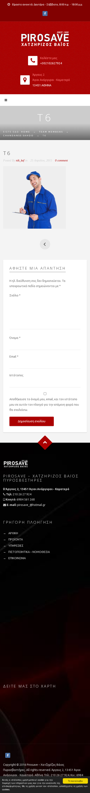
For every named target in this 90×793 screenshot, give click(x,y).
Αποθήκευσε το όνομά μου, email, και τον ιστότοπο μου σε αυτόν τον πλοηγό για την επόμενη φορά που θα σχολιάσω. (44, 404)
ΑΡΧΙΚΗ (13, 533)
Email (13, 356)
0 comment (61, 160)
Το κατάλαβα (75, 780)
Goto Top (45, 442)
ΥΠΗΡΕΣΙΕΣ (15, 545)
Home (25, 132)
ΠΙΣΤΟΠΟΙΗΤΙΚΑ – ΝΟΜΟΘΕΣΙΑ (29, 552)
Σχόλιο (15, 295)
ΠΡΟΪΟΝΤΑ (15, 539)
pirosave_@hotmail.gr (31, 505)
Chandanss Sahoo (18, 135)
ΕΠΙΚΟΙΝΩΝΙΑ (17, 558)
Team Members (51, 132)
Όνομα (15, 338)
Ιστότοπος (16, 375)
